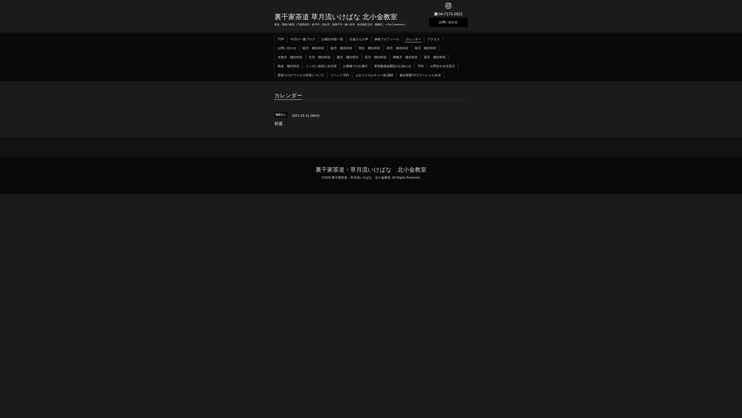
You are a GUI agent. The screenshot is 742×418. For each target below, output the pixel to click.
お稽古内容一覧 (332, 39)
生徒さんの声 (359, 39)
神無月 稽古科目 (405, 57)
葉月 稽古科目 (347, 57)
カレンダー (413, 39)
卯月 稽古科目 (397, 48)
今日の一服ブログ (302, 39)
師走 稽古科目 (288, 66)
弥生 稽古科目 (369, 48)
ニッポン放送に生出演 (321, 66)
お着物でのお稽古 (355, 66)
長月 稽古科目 (375, 57)
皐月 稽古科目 (425, 48)
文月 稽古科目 (319, 57)
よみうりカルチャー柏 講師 (374, 75)
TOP (281, 39)
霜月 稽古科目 (435, 57)
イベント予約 (339, 75)
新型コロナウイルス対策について (301, 75)
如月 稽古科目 (341, 48)
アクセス (433, 39)
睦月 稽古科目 (313, 48)
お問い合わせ (448, 22)
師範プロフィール (386, 39)
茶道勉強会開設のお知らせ (392, 66)
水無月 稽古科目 (290, 57)
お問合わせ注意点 (442, 66)
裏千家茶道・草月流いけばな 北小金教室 (371, 169)
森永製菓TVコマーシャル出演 (420, 75)
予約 (421, 66)
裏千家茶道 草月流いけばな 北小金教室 (335, 17)
